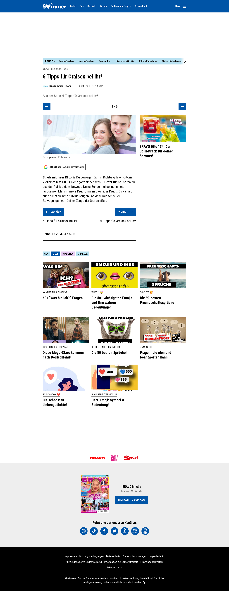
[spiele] (135, 531)
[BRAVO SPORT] (131, 458)
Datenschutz (113, 556)
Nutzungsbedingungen (91, 556)
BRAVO (46, 68)
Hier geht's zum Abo (131, 499)
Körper (103, 6)
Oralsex (83, 254)
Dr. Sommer (56, 68)
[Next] (183, 61)
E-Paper (111, 567)
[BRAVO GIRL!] (114, 458)
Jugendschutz (156, 556)
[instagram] (84, 531)
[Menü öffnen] (184, 6)
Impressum (71, 556)
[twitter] (114, 531)
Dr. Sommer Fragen (121, 6)
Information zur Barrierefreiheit (121, 561)
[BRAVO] (97, 458)
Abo (120, 567)
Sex (82, 6)
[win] (145, 531)
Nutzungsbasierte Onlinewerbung (84, 561)
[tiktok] (94, 531)
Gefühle (91, 6)
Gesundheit (141, 6)
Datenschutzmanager (134, 556)
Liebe (73, 6)
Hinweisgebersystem (151, 561)
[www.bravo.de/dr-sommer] (54, 6)
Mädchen (68, 254)
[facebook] (104, 531)
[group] (112, 61)
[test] (125, 531)
